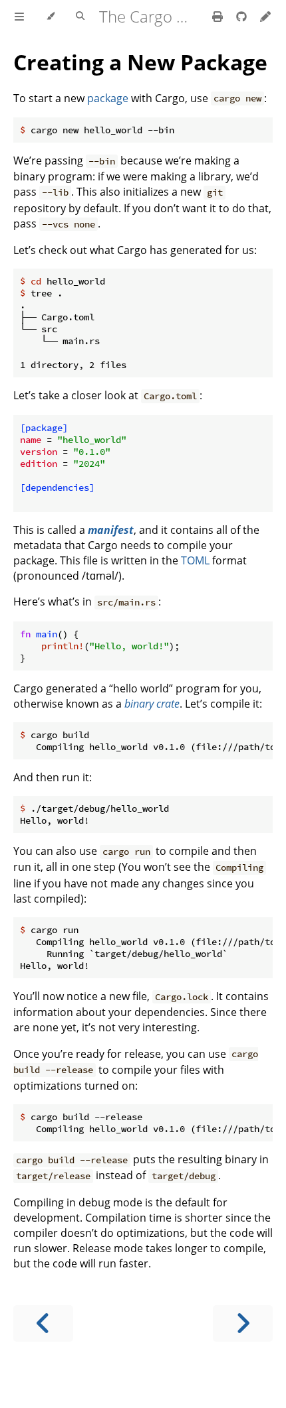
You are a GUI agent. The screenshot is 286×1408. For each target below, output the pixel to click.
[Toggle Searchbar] (80, 16)
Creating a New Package (140, 62)
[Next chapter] (243, 1323)
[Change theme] (50, 16)
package (107, 98)
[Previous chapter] (43, 1323)
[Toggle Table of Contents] (19, 16)
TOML (195, 560)
